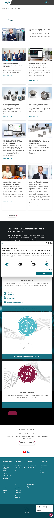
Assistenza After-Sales (19, 469)
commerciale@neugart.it (27, 510)
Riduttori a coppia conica (19, 495)
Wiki (16, 484)
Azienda (4, 484)
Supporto (4, 470)
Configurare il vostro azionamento (6, 468)
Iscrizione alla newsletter (27, 442)
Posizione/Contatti (6, 488)
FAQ (40, 469)
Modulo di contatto (6, 494)
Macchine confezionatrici (32, 465)
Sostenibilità (5, 490)
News (41, 470)
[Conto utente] (49, 2)
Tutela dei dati (27, 515)
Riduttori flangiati (18, 494)
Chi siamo (4, 487)
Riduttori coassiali (18, 488)
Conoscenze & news (43, 461)
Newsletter (42, 472)
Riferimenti (30, 461)
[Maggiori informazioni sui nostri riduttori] (27, 375)
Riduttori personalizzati (7, 480)
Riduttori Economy (6, 473)
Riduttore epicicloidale (7, 471)
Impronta (27, 513)
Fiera (41, 467)
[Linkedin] (28, 452)
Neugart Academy (18, 465)
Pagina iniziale (27, 512)
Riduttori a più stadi (18, 490)
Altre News (12, 215)
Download (42, 463)
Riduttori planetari (18, 487)
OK (44, 273)
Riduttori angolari (18, 492)
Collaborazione (18, 461)
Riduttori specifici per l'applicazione (6, 478)
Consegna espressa (18, 470)
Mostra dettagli (46, 269)
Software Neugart (27, 280)
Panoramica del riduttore (7, 461)
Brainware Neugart (27, 344)
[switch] (20, 264)
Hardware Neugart (27, 392)
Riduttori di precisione (7, 475)
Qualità (4, 492)
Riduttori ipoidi (17, 497)
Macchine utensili (31, 467)
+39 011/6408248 (27, 509)
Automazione (30, 463)
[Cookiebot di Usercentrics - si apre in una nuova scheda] (46, 243)
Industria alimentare (31, 469)
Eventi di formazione (43, 465)
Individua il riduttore (6, 463)
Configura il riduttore (6, 465)
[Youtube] (24, 452)
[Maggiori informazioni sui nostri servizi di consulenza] (27, 326)
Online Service (17, 463)
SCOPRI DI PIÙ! (12, 413)
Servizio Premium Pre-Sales (20, 467)
